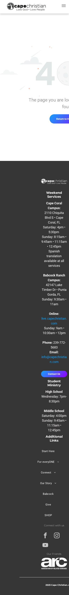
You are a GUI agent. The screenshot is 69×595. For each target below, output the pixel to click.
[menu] (63, 5)
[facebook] (45, 536)
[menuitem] (48, 451)
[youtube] (45, 545)
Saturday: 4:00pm (54, 416)
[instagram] (57, 536)
